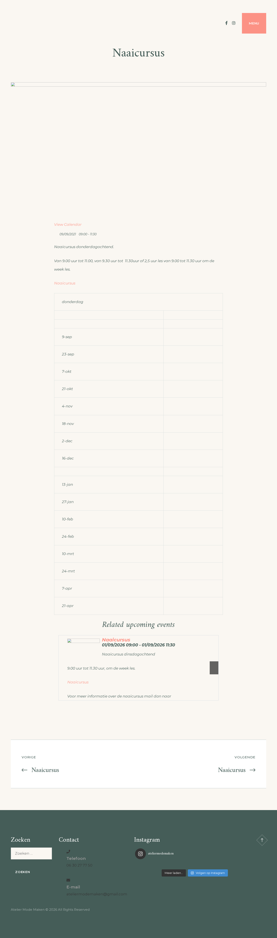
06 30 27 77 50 (79, 865)
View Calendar (68, 224)
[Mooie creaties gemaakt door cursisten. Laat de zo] (235, 865)
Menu (254, 23)
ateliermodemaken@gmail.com (96, 894)
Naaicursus (64, 283)
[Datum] (56, 233)
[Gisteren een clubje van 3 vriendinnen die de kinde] (195, 865)
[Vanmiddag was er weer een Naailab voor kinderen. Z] (155, 865)
